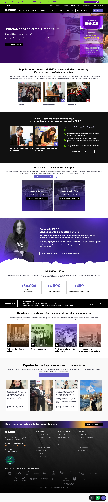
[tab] (91, 22)
